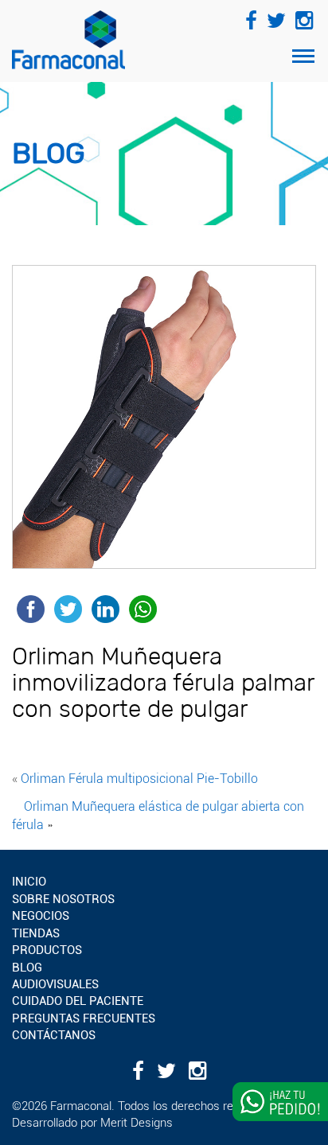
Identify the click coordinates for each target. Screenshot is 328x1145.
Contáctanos (54, 1035)
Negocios (40, 916)
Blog (27, 967)
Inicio (29, 881)
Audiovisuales (55, 984)
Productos (47, 950)
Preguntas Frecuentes (83, 1018)
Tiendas (36, 933)
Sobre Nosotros (63, 899)
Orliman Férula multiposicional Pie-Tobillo (139, 778)
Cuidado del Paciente (77, 1001)
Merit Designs (136, 1123)
